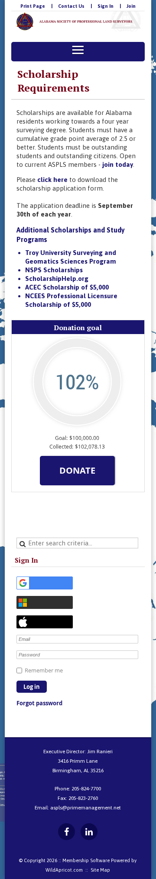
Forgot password (39, 703)
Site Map (100, 870)
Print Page (32, 6)
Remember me (44, 670)
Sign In (106, 6)
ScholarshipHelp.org (56, 278)
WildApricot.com (64, 870)
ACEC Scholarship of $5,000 (67, 287)
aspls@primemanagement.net (85, 808)
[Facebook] (66, 831)
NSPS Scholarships (54, 270)
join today (117, 164)
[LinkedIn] (89, 831)
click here (52, 179)
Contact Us (71, 6)
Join (131, 6)
